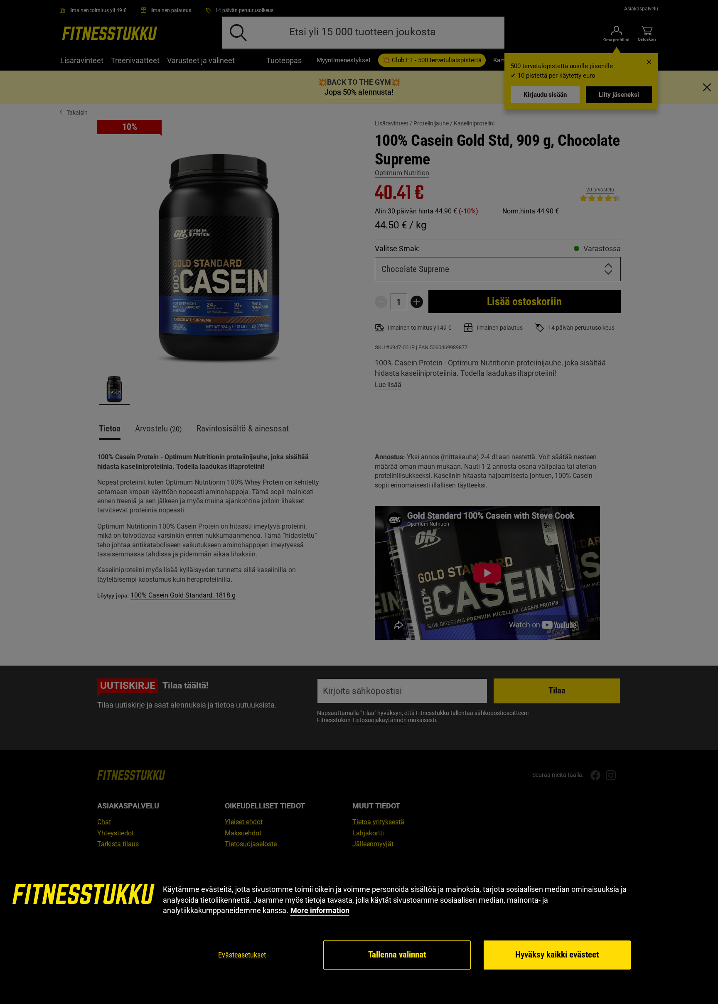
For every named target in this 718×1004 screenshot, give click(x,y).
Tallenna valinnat (397, 955)
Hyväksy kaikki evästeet (557, 955)
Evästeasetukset (242, 954)
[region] (359, 927)
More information (319, 910)
